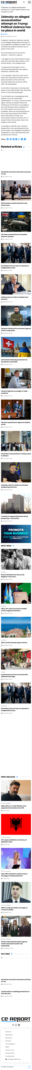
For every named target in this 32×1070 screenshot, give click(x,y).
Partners (8, 1041)
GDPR (7, 1047)
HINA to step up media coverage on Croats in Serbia (14, 909)
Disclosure (8, 1038)
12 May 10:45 (6, 844)
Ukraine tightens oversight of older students (14, 392)
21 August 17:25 (7, 302)
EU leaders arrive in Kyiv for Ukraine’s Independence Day (15, 267)
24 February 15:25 (8, 948)
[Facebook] (13, 1025)
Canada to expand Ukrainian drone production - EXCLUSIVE (14, 517)
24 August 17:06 (7, 239)
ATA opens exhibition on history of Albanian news (14, 841)
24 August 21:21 (7, 176)
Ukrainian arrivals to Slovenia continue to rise (16, 173)
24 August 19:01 (7, 208)
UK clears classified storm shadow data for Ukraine (14, 236)
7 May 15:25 (6, 878)
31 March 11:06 (7, 912)
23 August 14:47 (7, 679)
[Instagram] (16, 1025)
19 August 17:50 (7, 396)
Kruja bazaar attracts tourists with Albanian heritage (14, 676)
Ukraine (5, 34)
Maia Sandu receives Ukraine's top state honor (14, 204)
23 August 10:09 (7, 613)
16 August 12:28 (7, 490)
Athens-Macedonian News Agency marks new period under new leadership (14, 944)
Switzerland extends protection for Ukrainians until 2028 (14, 361)
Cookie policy (9, 1056)
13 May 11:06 (6, 810)
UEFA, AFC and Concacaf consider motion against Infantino (14, 610)
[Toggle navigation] (29, 2)
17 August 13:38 (7, 458)
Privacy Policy (9, 1053)
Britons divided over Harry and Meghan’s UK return (12, 576)
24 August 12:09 (7, 270)
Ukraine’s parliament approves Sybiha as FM (15, 423)
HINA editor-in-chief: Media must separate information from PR (13, 807)
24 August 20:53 (7, 996)
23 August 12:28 (7, 645)
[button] (8, 139)
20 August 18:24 (7, 364)
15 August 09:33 (7, 521)
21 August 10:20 (7, 333)
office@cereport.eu (13, 1059)
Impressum (9, 1035)
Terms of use (9, 1050)
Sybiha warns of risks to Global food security (14, 298)
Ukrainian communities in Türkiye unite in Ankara (16, 455)
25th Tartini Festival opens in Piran (14, 643)
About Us (8, 1032)
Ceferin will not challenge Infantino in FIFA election (15, 993)
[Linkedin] (19, 1025)
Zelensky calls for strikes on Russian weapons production (14, 486)
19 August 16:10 (7, 427)
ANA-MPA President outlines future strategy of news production (14, 875)
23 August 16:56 (7, 579)
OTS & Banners (10, 1044)
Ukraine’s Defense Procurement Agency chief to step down (16, 330)
